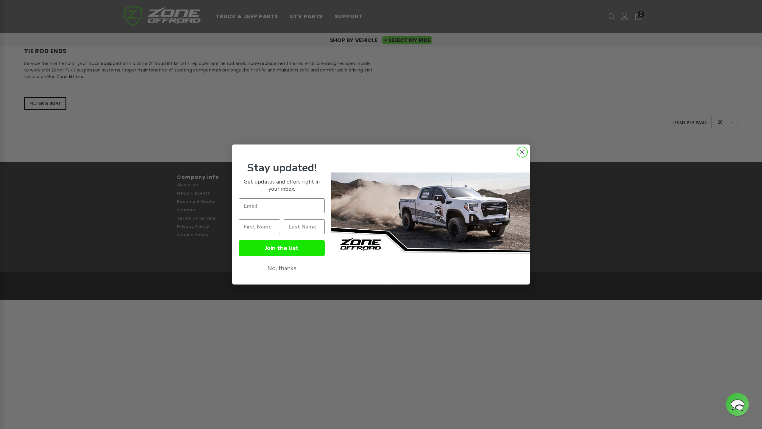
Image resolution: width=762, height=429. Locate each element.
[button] (737, 404)
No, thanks (281, 268)
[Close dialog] (522, 152)
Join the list (282, 248)
